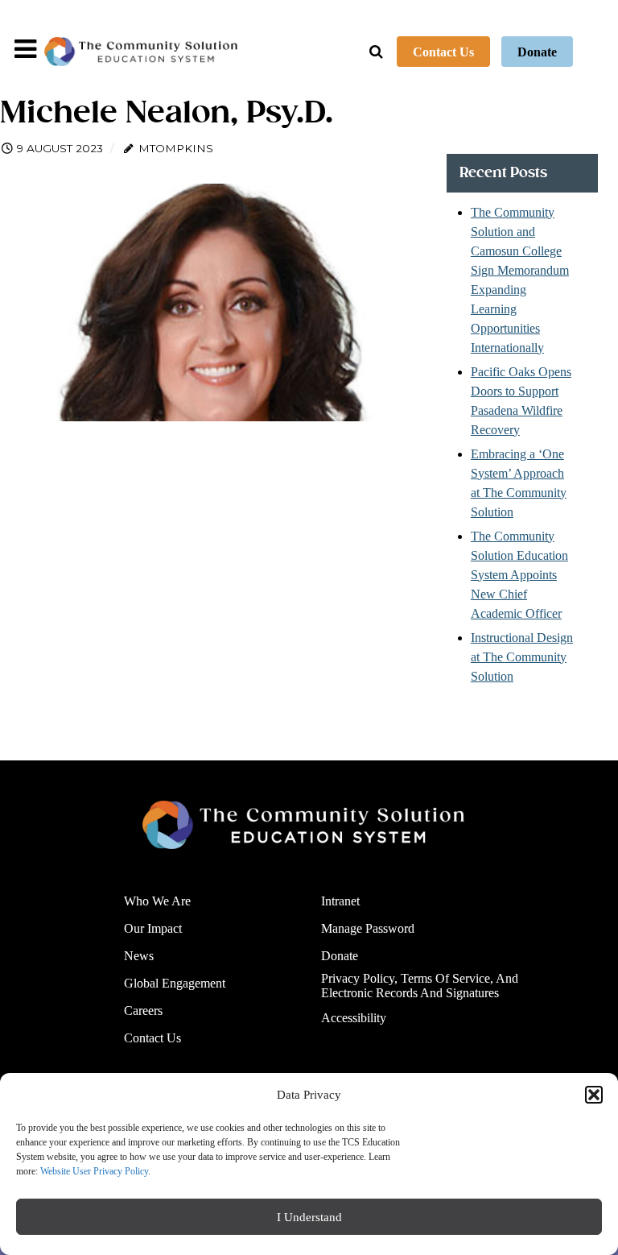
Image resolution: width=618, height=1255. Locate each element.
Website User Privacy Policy (94, 1171)
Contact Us (443, 52)
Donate (537, 52)
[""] (303, 825)
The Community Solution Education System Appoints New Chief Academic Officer (519, 574)
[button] (594, 1095)
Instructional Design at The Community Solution (522, 657)
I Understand (309, 1217)
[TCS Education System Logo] (140, 51)
